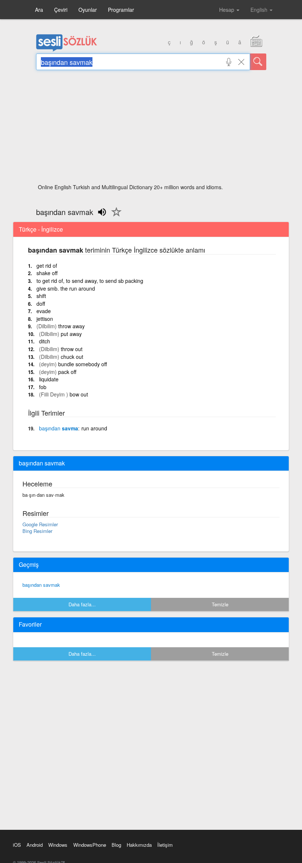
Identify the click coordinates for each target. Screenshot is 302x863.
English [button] (259, 9)
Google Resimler (40, 524)
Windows (57, 844)
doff (40, 303)
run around (94, 428)
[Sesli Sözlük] (66, 49)
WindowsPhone (89, 844)
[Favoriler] (114, 216)
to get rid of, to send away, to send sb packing (89, 280)
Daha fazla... (82, 604)
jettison (44, 318)
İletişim (165, 844)
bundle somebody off (82, 364)
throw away (71, 326)
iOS (17, 844)
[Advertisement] (151, 129)
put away (71, 333)
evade (43, 311)
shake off (46, 273)
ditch (44, 341)
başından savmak (41, 584)
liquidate (49, 379)
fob (42, 387)
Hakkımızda (139, 844)
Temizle (220, 604)
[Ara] (258, 61)
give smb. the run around (65, 288)
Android (35, 844)
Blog (116, 844)
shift (41, 295)
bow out (79, 394)
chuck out (72, 356)
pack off (67, 371)
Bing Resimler (37, 530)
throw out (71, 349)
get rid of (46, 265)
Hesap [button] (227, 9)
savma (58, 428)
